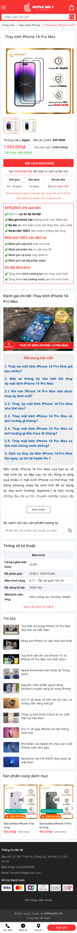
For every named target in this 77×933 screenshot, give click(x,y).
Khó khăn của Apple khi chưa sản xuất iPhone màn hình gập (46, 745)
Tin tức (9, 618)
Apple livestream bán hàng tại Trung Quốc (45, 671)
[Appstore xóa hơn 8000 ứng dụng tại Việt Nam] (11, 762)
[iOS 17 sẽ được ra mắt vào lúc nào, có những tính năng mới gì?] (11, 703)
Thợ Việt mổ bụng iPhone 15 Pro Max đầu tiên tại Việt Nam (46, 627)
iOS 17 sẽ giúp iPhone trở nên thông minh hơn (45, 730)
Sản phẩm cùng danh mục (25, 776)
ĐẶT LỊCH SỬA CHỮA (39, 163)
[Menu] (3, 7)
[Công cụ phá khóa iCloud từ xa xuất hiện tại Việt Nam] (11, 718)
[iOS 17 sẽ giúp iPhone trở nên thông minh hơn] (11, 732)
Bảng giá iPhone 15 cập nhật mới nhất (46, 640)
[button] (71, 808)
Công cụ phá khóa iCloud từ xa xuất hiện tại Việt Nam (45, 716)
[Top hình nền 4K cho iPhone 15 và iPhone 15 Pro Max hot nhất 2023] (11, 659)
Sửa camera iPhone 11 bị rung (19, 825)
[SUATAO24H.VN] (38, 7)
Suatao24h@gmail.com (25, 872)
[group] (38, 81)
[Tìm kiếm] (71, 17)
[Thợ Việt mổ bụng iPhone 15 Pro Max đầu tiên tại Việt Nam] (11, 629)
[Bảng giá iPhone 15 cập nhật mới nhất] (11, 644)
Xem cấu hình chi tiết (37, 606)
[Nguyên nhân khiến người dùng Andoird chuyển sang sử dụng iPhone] (11, 688)
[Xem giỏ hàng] (71, 7)
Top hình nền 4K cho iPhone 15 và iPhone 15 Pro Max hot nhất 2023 (44, 657)
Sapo (47, 917)
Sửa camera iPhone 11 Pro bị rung (55, 825)
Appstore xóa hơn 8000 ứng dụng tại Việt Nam (46, 760)
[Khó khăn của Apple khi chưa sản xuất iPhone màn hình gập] (11, 747)
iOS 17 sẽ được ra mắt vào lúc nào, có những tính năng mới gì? (46, 701)
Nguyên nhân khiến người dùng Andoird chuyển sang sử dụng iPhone (46, 686)
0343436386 (23, 171)
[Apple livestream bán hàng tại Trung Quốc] (11, 673)
